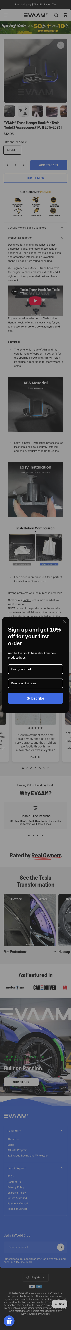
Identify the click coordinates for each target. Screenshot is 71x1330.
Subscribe (35, 698)
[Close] (64, 621)
